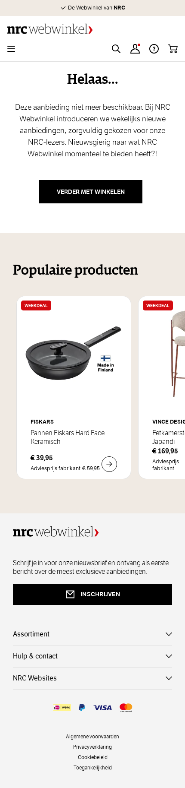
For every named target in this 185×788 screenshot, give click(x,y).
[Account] (135, 49)
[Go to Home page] (92, 28)
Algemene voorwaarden (92, 736)
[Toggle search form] (116, 49)
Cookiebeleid (93, 756)
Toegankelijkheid (93, 767)
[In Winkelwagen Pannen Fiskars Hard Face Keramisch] (109, 464)
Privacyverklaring (92, 746)
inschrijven (100, 594)
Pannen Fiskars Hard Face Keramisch (68, 437)
